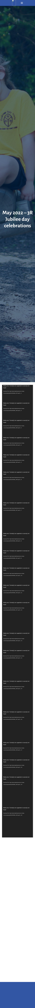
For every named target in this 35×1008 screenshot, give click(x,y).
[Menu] (22, 3)
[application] (17, 393)
